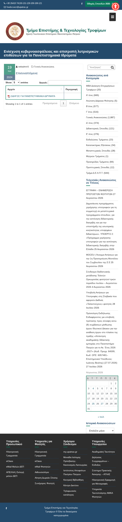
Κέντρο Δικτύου (71, 485)
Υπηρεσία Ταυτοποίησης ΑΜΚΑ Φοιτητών (102, 493)
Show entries (17, 82)
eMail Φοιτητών (42, 466)
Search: (43, 82)
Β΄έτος (89, 106)
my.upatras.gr (70, 451)
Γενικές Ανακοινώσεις (44, 67)
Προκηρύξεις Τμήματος (97, 162)
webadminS (23, 67)
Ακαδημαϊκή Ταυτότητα (103, 451)
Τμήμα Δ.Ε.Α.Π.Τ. (94, 173)
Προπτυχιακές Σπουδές (97, 167)
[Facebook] (82, 3)
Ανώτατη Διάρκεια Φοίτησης (100, 100)
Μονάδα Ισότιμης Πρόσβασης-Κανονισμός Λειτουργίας (75, 461)
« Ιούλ (101, 417)
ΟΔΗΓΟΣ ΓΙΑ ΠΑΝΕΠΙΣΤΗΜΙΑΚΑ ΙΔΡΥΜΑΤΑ (33, 96)
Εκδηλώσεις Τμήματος (97, 139)
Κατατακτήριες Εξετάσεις (98, 145)
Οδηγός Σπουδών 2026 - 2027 (101, 4)
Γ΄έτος (89, 112)
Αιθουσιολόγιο (42, 472)
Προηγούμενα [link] (50, 103)
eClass (9, 461)
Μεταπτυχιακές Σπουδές (98, 150)
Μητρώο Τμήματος (95, 156)
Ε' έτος (89, 134)
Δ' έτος (89, 123)
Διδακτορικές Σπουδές (97, 128)
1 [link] (63, 103)
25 (93, 403)
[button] (61, 89)
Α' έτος (89, 95)
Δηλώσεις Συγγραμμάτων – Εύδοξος (100, 461)
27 (102, 403)
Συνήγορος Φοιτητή (44, 483)
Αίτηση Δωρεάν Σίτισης (46, 477)
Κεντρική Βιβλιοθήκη (73, 480)
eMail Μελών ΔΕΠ (15, 466)
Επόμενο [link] (74, 103)
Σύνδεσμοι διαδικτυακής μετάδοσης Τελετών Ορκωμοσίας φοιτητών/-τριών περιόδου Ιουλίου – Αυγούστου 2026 (101, 279)
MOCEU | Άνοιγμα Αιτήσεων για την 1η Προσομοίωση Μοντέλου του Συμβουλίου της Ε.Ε (102, 258)
